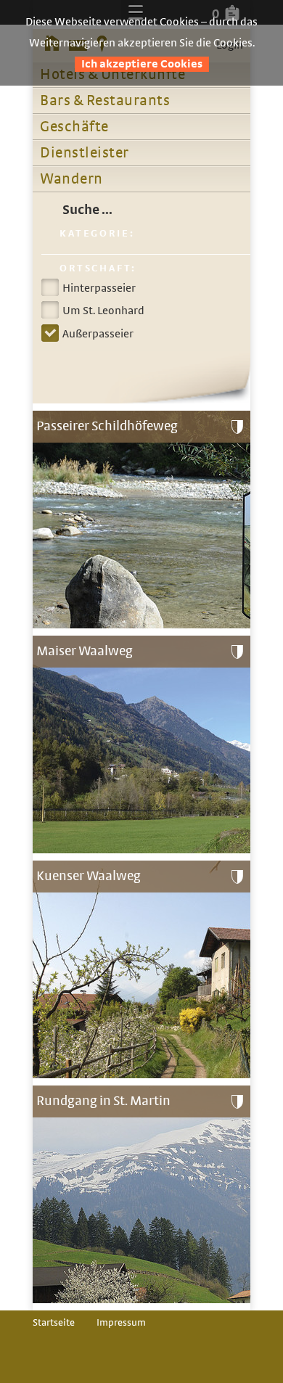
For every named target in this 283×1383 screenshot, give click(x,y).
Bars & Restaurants (105, 101)
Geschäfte (74, 127)
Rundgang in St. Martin (103, 1101)
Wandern (71, 179)
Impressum (121, 1323)
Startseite (54, 1323)
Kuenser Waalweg (88, 876)
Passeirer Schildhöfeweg (107, 426)
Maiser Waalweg (84, 651)
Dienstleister (84, 153)
